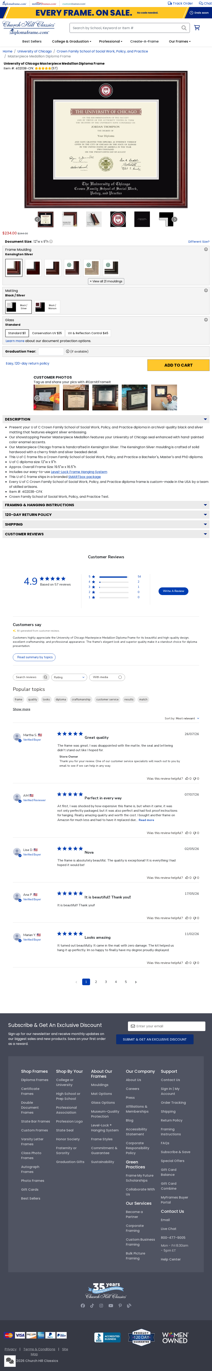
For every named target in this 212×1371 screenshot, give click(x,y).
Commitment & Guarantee (104, 1150)
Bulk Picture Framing (135, 1256)
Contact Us (170, 1080)
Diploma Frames (34, 1080)
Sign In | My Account (170, 1091)
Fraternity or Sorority (66, 1150)
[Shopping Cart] (196, 28)
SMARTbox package (84, 476)
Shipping (14, 524)
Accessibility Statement (136, 1132)
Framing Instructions (171, 1132)
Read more (146, 820)
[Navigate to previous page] (76, 982)
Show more (21, 709)
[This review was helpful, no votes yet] (187, 778)
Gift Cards (30, 1189)
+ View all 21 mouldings (106, 281)
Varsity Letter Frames (32, 1141)
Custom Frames (34, 1130)
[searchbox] (27, 677)
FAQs (165, 1143)
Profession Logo (69, 1121)
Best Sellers (30, 1198)
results (129, 699)
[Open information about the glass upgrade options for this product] (206, 319)
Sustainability (102, 1162)
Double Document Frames (30, 1107)
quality (32, 699)
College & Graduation (70, 41)
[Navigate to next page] (136, 982)
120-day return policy (28, 514)
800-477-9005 (173, 1237)
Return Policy (171, 1120)
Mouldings (99, 1084)
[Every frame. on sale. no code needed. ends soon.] (106, 12)
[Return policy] (141, 1337)
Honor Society (68, 1139)
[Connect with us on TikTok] (92, 1306)
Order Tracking (173, 1102)
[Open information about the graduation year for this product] (67, 351)
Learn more (15, 341)
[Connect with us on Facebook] (83, 1306)
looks (46, 699)
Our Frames (178, 41)
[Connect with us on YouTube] (110, 1306)
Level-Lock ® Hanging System (105, 1128)
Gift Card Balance (168, 1172)
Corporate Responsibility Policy (137, 1148)
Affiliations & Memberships (137, 1109)
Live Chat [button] (168, 1228)
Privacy (11, 1349)
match (143, 699)
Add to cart (178, 365)
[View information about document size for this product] (51, 241)
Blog (129, 1120)
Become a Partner (134, 1214)
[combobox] (69, 677)
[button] (205, 3)
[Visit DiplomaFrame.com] (14, 3)
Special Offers (172, 1160)
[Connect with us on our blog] (129, 1306)
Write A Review (173, 591)
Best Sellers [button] (32, 41)
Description (17, 419)
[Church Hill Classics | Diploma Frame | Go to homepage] (28, 28)
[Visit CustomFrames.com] (74, 3)
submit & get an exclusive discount (155, 1039)
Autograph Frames (30, 1169)
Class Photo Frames (31, 1155)
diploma (61, 699)
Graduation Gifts (70, 1162)
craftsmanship (81, 699)
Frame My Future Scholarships (139, 1178)
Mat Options (101, 1093)
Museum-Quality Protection (105, 1114)
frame (18, 699)
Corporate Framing (135, 1228)
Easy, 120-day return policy (27, 363)
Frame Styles (102, 1139)
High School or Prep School (68, 1096)
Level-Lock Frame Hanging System (79, 471)
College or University (64, 1082)
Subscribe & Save (175, 1152)
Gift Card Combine (168, 1186)
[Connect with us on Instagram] (101, 1306)
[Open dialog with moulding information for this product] (206, 249)
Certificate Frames (30, 1091)
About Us (133, 1080)
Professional (109, 41)
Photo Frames (32, 1180)
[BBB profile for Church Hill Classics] (107, 1337)
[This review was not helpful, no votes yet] (194, 778)
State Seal (64, 1130)
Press (130, 1097)
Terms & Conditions (39, 1349)
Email (165, 1220)
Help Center (171, 1259)
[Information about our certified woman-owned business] (175, 1337)
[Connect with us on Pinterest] (120, 1306)
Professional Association (66, 1110)
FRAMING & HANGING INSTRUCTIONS (39, 504)
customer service (107, 699)
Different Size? (199, 242)
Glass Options (103, 1102)
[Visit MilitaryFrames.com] (44, 3)
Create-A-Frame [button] (144, 41)
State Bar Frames (35, 1121)
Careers (132, 1088)
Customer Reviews (24, 534)
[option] (14, 268)
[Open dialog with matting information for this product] (206, 290)
